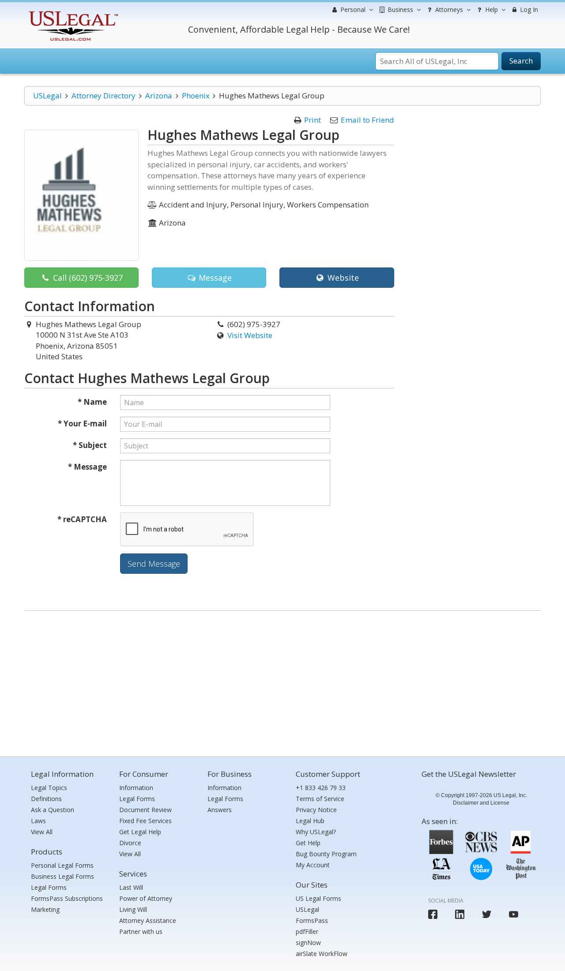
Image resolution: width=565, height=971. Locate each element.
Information (136, 787)
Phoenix (196, 95)
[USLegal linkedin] (459, 914)
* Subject (90, 445)
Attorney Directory (104, 95)
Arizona (158, 95)
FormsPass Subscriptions (67, 898)
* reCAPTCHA (82, 519)
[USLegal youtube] (513, 914)
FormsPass (312, 920)
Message (214, 277)
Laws (38, 821)
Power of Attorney (145, 898)
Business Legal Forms (62, 876)
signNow (308, 942)
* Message (87, 467)
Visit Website (249, 335)
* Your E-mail (82, 423)
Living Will (133, 909)
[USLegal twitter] (486, 914)
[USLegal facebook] (432, 914)
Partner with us (140, 931)
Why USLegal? (316, 832)
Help (490, 9)
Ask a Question (52, 809)
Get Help (308, 843)
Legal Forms (49, 887)
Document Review (145, 809)
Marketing (45, 909)
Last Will (131, 887)
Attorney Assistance (147, 920)
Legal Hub (310, 821)
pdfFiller (307, 931)
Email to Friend (367, 120)
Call (87, 277)
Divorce (130, 843)
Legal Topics (49, 787)
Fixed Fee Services (145, 821)
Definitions (46, 798)
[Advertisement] (282, 681)
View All (42, 832)
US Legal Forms (318, 898)
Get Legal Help (140, 832)
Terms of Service (320, 798)
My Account (313, 865)
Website (342, 277)
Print (312, 120)
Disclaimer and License (481, 803)
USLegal (47, 95)
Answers (219, 809)
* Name (92, 402)
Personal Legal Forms (62, 865)
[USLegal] (72, 12)
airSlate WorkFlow (321, 953)
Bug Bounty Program (326, 854)
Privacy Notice (316, 809)
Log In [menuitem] (528, 9)
